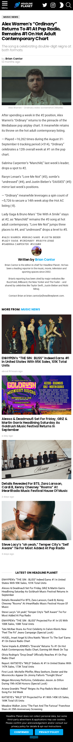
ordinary (28, 240)
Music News (30, 309)
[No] (34, 737)
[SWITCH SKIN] (61, 5)
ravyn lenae (46, 240)
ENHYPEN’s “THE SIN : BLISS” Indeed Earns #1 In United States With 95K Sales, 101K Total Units (35, 362)
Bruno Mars (32, 237)
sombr (36, 244)
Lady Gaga (11, 240)
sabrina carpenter (16, 244)
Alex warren (12, 237)
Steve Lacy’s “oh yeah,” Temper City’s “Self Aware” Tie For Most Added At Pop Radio (35, 546)
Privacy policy (49, 732)
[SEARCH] (68, 5)
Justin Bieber (52, 237)
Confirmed (21, 732)
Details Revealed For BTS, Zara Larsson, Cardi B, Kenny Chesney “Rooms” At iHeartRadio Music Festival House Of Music (35, 487)
